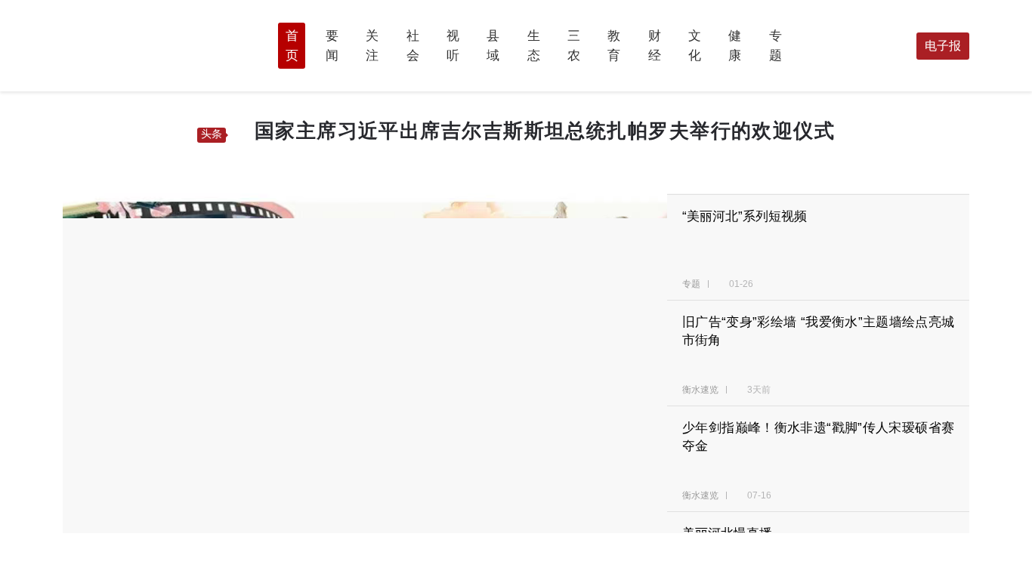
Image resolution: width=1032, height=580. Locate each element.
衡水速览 (701, 389)
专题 (692, 284)
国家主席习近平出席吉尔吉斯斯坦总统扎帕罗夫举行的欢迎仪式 (545, 130)
